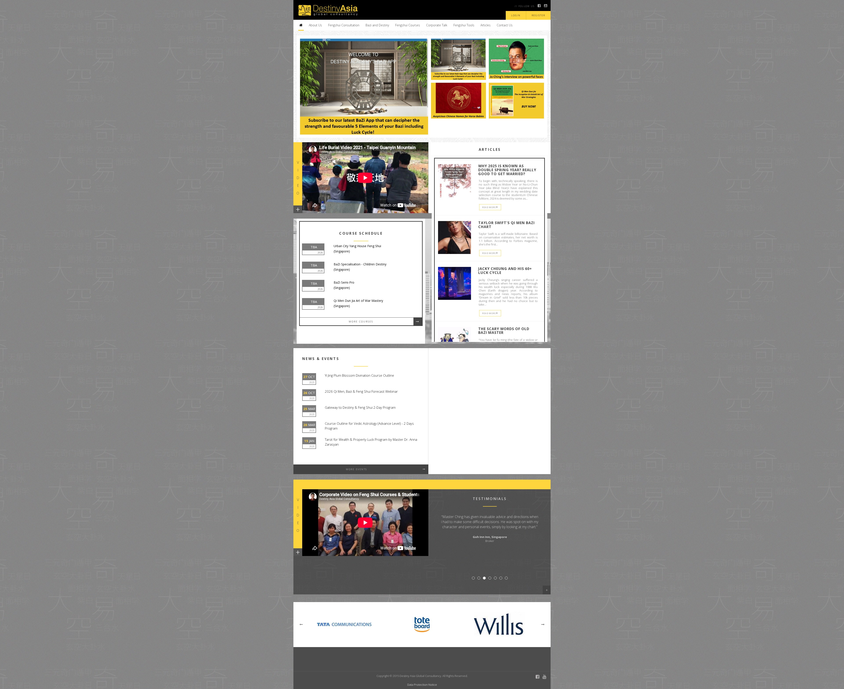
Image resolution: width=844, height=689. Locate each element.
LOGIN (515, 15)
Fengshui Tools (463, 25)
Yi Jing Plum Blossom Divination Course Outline (359, 375)
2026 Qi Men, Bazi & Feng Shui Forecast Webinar (361, 391)
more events (356, 469)
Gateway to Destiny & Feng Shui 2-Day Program (360, 407)
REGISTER (538, 15)
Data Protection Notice (422, 685)
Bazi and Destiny (377, 25)
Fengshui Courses (407, 25)
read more (489, 207)
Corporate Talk (436, 25)
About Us (315, 25)
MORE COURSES (361, 321)
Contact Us (505, 25)
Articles (485, 25)
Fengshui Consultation (343, 25)
